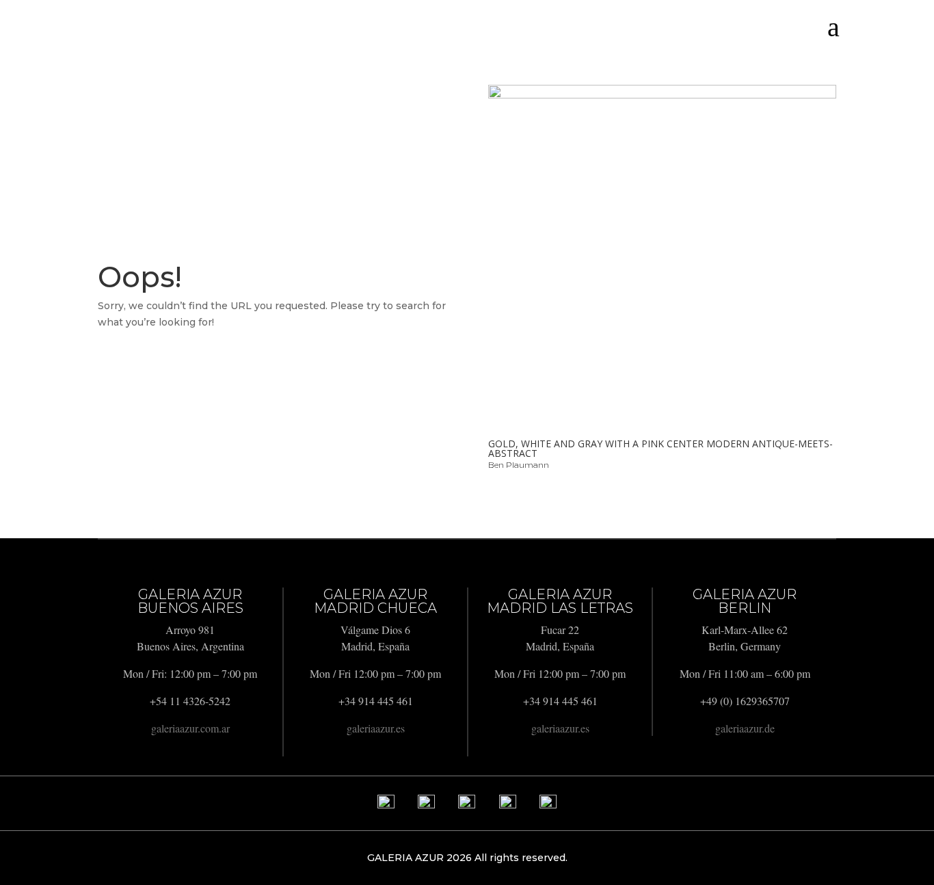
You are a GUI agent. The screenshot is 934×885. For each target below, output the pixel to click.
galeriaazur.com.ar (190, 728)
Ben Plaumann (518, 465)
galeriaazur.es (376, 728)
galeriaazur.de (745, 728)
